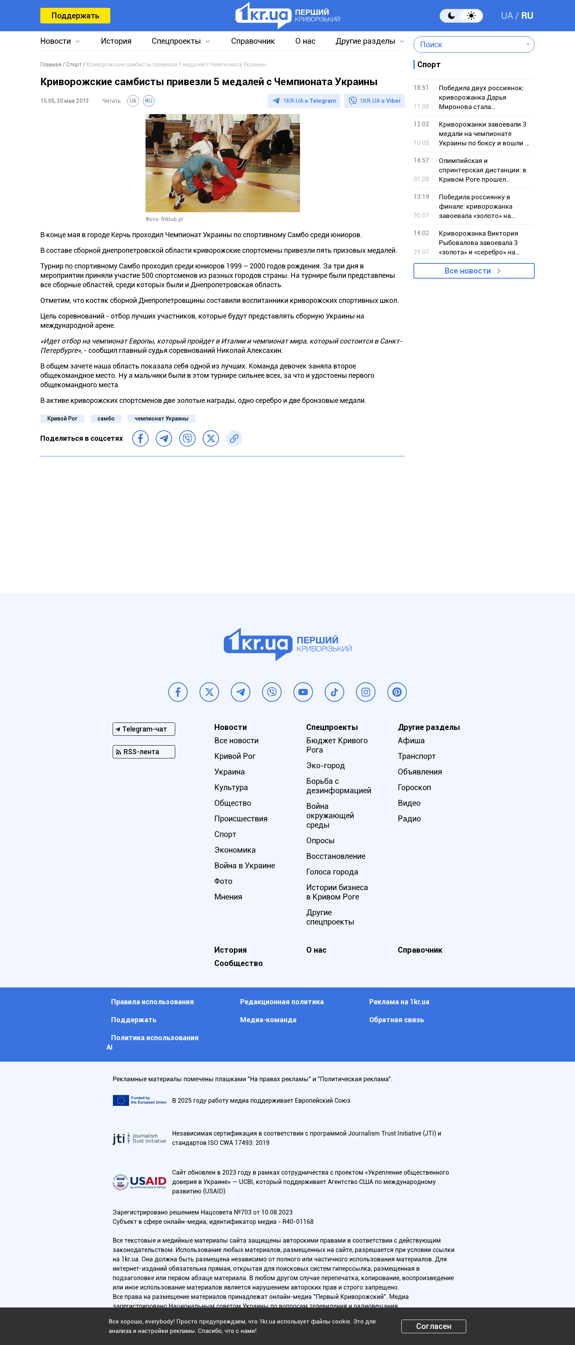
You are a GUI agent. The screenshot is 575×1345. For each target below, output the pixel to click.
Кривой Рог (62, 418)
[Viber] (187, 438)
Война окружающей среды (330, 815)
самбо (106, 418)
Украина (229, 771)
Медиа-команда (268, 1020)
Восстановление (335, 856)
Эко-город (325, 765)
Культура (231, 787)
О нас (305, 41)
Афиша (411, 740)
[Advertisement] (222, 519)
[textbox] (468, 44)
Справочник (253, 41)
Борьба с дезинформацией (338, 785)
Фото (223, 881)
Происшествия (241, 818)
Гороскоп (414, 787)
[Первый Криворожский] (287, 15)
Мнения (228, 896)
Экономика (235, 850)
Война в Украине (244, 865)
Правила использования (152, 1002)
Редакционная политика (282, 1002)
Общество (232, 803)
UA (507, 15)
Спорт (225, 834)
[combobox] (468, 44)
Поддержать (75, 15)
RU (527, 15)
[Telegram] (164, 438)
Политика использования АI (152, 1042)
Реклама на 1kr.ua (399, 1002)
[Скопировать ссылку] (234, 438)
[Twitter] (211, 438)
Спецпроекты (176, 41)
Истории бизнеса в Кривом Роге (337, 892)
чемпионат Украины (162, 418)
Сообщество (238, 963)
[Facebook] (140, 438)
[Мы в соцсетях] (178, 692)
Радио (409, 818)
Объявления (420, 771)
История (116, 41)
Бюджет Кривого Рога (337, 745)
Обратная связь (396, 1020)
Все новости (468, 270)
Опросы (320, 840)
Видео (409, 803)
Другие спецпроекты (330, 917)
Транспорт (417, 756)
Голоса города (332, 871)
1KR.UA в (309, 100)
